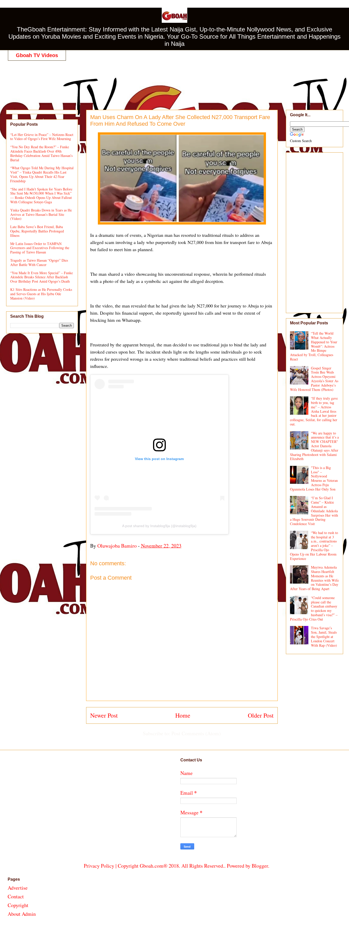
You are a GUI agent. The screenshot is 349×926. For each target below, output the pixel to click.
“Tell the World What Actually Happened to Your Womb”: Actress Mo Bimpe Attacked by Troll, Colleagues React (314, 346)
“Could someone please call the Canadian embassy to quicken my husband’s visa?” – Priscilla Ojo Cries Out (314, 608)
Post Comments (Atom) (196, 733)
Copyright (18, 905)
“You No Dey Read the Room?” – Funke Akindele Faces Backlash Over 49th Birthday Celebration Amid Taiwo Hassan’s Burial (41, 153)
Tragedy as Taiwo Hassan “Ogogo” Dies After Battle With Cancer (39, 262)
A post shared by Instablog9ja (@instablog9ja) (159, 526)
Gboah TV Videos (37, 55)
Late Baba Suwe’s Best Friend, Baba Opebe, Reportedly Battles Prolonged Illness (37, 231)
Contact (16, 896)
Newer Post (104, 715)
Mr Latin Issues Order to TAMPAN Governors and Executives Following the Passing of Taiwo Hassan (39, 248)
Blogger (260, 865)
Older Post (261, 715)
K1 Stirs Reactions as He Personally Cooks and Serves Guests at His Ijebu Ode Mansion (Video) (41, 294)
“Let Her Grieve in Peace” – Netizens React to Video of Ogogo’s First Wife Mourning (41, 136)
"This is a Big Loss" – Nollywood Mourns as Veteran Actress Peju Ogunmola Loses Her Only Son (314, 478)
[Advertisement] (177, 79)
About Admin (22, 913)
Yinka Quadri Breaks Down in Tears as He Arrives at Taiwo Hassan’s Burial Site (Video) (41, 214)
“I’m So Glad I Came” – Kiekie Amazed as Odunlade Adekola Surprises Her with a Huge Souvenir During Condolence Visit (314, 510)
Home (182, 715)
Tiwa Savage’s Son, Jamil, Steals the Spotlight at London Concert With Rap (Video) (324, 636)
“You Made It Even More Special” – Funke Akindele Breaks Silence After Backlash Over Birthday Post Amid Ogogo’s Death (41, 277)
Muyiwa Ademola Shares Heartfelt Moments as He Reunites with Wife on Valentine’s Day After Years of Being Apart (314, 578)
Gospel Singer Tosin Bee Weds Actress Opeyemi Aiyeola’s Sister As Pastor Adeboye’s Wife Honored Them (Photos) (314, 379)
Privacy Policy (99, 865)
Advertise (18, 887)
